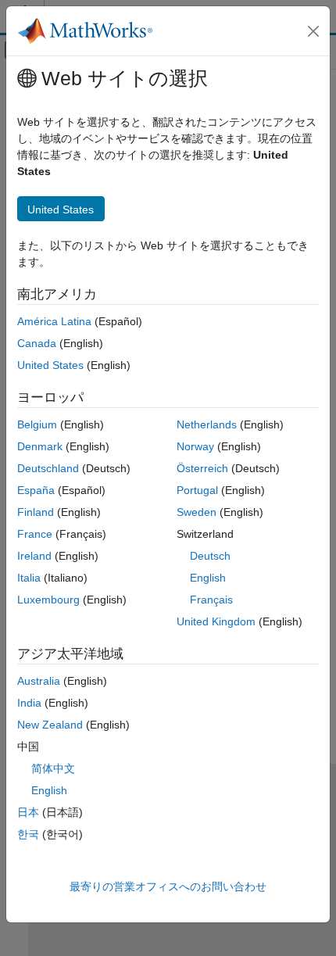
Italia (29, 577)
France (34, 534)
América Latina (54, 321)
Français (211, 599)
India (29, 702)
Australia (38, 681)
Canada (36, 343)
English (208, 577)
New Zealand (50, 724)
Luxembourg (48, 599)
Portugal (197, 490)
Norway (195, 446)
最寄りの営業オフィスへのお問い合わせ (168, 886)
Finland (35, 512)
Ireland (34, 556)
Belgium (37, 424)
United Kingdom (216, 621)
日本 (28, 812)
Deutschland (48, 468)
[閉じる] (313, 31)
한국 (28, 834)
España (36, 490)
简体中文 (53, 768)
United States (50, 365)
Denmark (40, 446)
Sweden (196, 512)
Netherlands (207, 424)
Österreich (202, 468)
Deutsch (210, 556)
